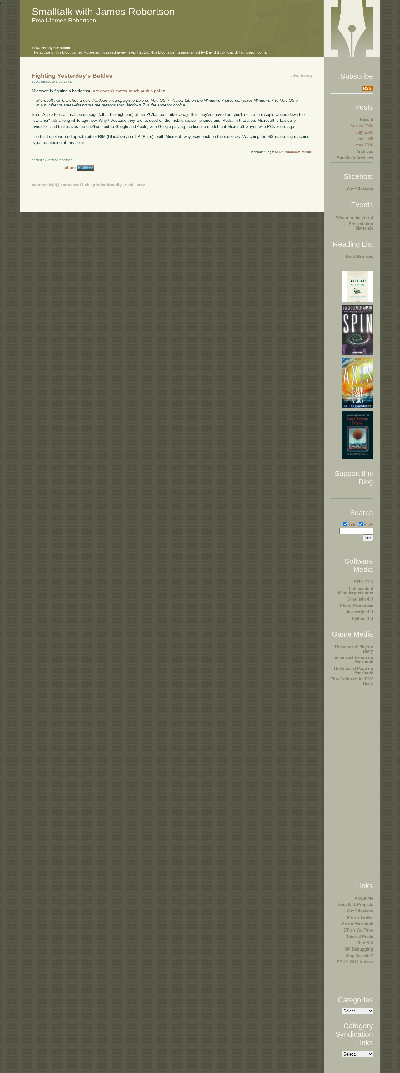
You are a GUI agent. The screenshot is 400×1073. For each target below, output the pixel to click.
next (129, 184)
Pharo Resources (356, 605)
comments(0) (44, 184)
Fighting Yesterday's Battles (72, 75)
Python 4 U (362, 618)
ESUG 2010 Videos (355, 962)
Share (70, 167)
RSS (367, 88)
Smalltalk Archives (355, 158)
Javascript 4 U (359, 612)
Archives (364, 151)
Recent (366, 119)
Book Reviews (359, 256)
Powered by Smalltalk (51, 48)
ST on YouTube (358, 930)
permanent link (74, 184)
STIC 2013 (363, 582)
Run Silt (365, 943)
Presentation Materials (361, 225)
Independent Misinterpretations (355, 590)
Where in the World (354, 217)
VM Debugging (358, 949)
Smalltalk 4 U (360, 599)
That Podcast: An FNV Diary (352, 681)
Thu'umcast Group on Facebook (352, 659)
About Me (364, 898)
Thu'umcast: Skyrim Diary (353, 649)
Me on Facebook (357, 924)
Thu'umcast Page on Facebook (353, 670)
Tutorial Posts (359, 936)
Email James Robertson (64, 20)
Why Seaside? (359, 955)
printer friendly (107, 184)
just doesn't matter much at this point (128, 91)
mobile (307, 152)
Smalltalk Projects (355, 904)
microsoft (292, 152)
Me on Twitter (360, 917)
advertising (301, 75)
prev (141, 184)
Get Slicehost (360, 189)
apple (279, 152)
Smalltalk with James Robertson (103, 11)
